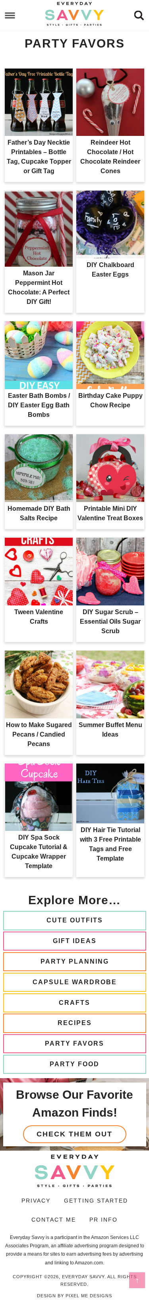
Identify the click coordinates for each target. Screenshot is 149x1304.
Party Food (74, 1064)
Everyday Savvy (74, 14)
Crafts (74, 1002)
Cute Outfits (74, 920)
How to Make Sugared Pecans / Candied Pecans (39, 734)
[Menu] (10, 15)
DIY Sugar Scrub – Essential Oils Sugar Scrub (110, 621)
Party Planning (75, 961)
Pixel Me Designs (89, 1295)
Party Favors (74, 1043)
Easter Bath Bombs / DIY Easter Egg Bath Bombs (39, 405)
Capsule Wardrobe (75, 982)
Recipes (75, 1023)
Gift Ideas (75, 940)
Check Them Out (74, 1134)
